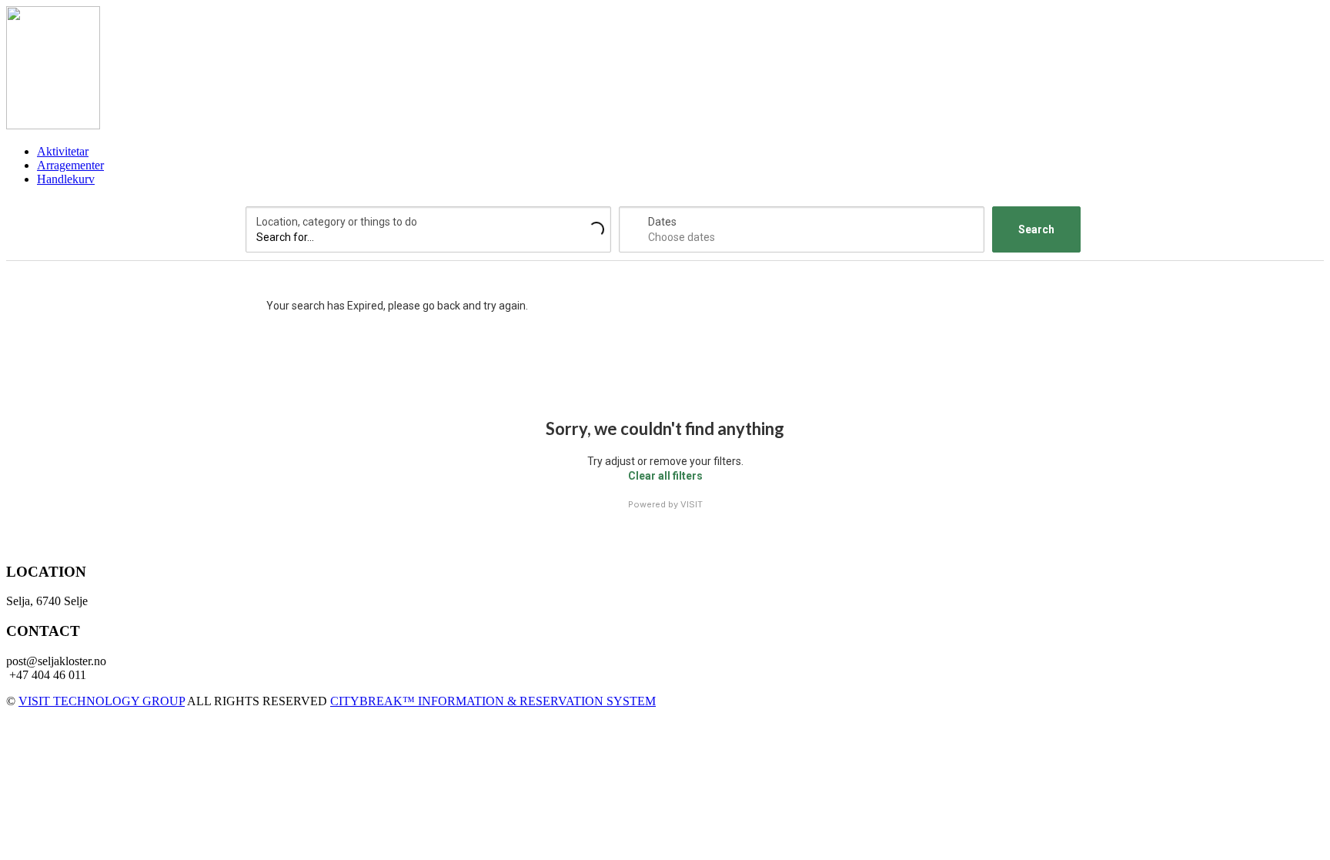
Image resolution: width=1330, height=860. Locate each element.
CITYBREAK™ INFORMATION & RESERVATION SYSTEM (493, 701)
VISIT (691, 504)
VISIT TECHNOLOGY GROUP (101, 701)
